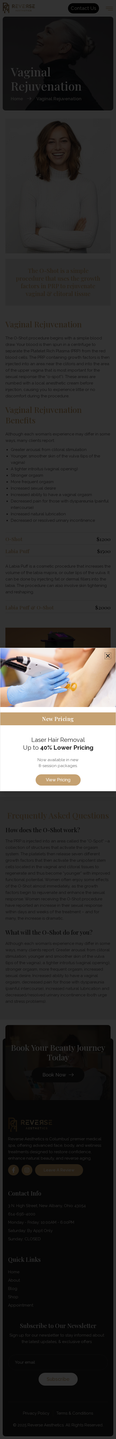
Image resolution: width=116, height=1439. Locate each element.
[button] (108, 656)
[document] (58, 719)
